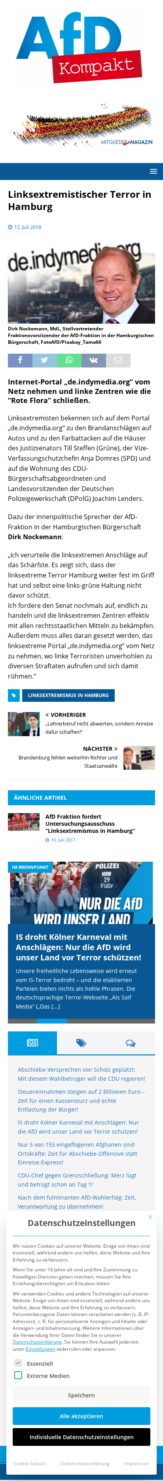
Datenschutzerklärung (37, 1342)
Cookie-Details (30, 1463)
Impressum (136, 1463)
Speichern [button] (81, 1395)
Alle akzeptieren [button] (81, 1416)
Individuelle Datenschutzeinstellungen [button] (82, 1437)
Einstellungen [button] (40, 1349)
